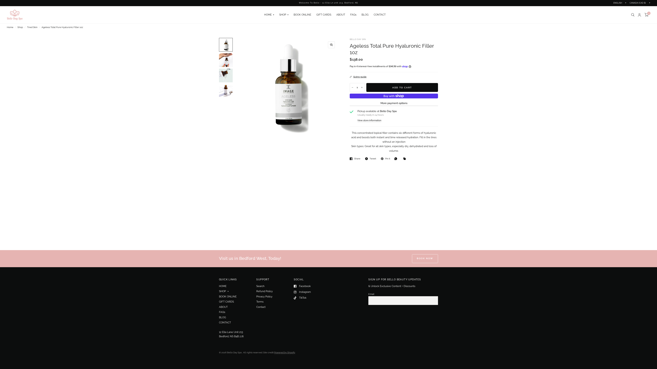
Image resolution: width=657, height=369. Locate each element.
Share (357, 158)
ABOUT (340, 14)
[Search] (632, 15)
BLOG (365, 14)
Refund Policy (264, 291)
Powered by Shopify (284, 352)
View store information (369, 120)
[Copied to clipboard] (405, 158)
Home (10, 27)
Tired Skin (32, 27)
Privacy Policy (264, 296)
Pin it (387, 158)
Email (371, 294)
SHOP (282, 14)
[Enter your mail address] (434, 300)
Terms (259, 301)
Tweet (373, 158)
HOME (268, 14)
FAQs (353, 14)
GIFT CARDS (323, 14)
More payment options (394, 103)
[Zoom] (331, 44)
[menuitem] (269, 15)
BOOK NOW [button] (425, 258)
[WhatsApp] (396, 158)
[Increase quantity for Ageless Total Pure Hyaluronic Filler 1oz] (361, 87)
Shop (20, 27)
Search (260, 286)
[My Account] (639, 15)
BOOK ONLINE (302, 14)
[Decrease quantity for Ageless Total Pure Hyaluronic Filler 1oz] (352, 87)
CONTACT (380, 14)
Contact (261, 307)
